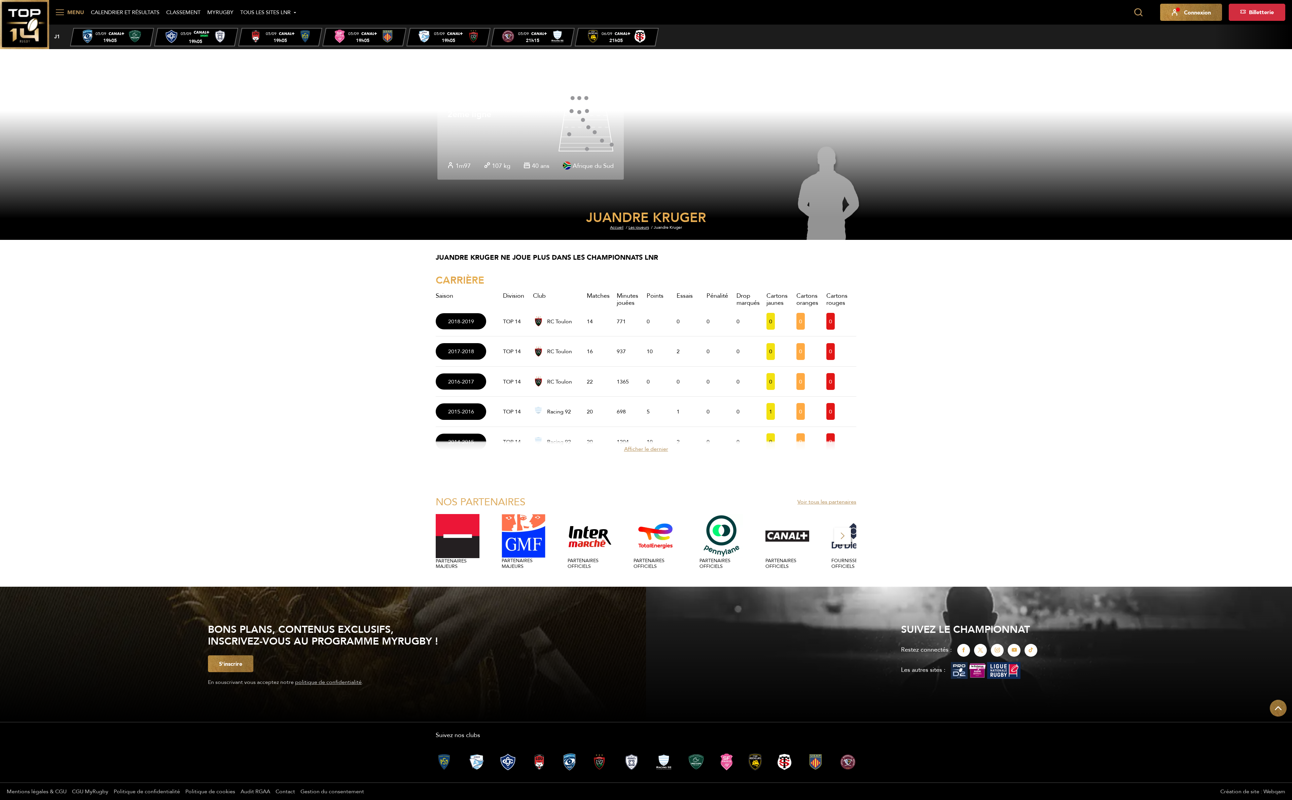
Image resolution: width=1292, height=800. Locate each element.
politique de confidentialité (328, 682)
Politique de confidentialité (147, 791)
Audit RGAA (255, 791)
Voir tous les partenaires (826, 502)
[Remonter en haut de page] (1278, 708)
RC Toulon (559, 321)
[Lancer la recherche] (1138, 12)
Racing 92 (559, 411)
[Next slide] (842, 536)
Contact (285, 791)
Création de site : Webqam (1252, 791)
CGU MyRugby (90, 791)
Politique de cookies (210, 791)
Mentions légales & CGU (37, 791)
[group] (112, 37)
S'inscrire (230, 663)
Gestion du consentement (332, 791)
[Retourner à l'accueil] (24, 24)
